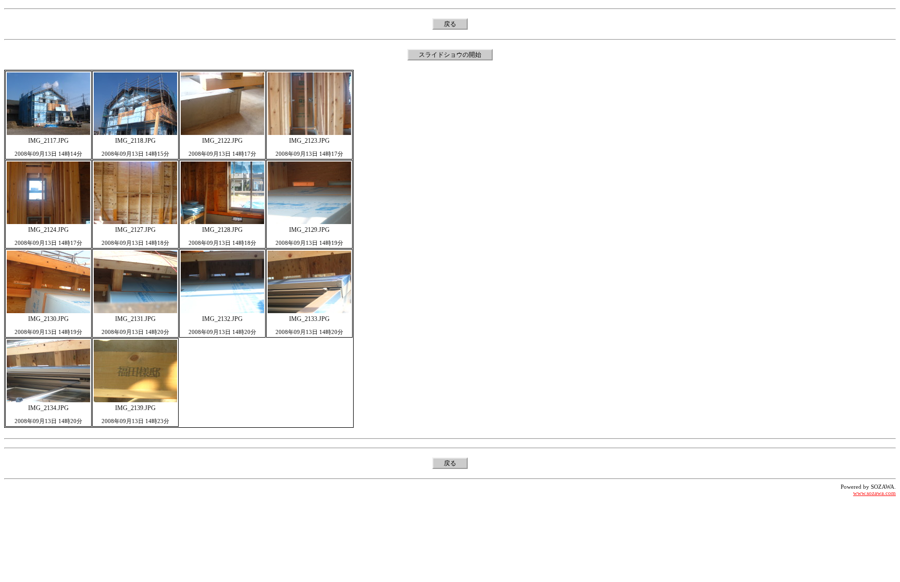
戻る (450, 24)
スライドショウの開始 (450, 54)
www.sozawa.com (874, 493)
